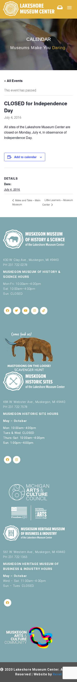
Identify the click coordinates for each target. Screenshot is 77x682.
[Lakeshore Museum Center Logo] (28, 8)
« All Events (13, 80)
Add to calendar (25, 157)
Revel (57, 674)
